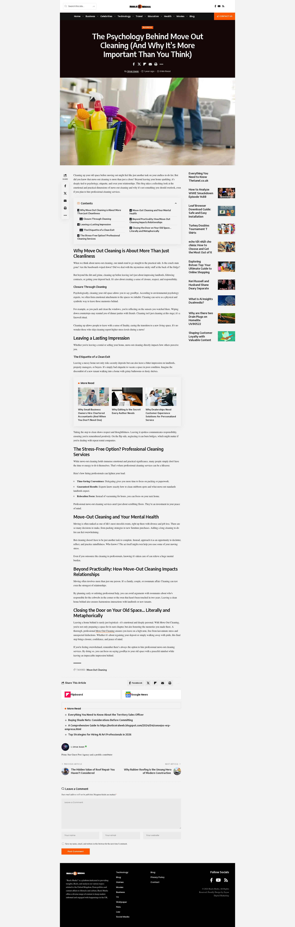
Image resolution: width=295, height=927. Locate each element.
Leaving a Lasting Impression (95, 224)
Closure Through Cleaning (97, 219)
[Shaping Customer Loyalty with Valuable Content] (226, 336)
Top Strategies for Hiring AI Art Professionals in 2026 (99, 734)
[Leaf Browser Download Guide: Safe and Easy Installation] (226, 211)
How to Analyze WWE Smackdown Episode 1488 (201, 193)
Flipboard (77, 694)
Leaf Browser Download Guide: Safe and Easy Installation (200, 211)
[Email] (150, 64)
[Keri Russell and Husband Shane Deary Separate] (226, 284)
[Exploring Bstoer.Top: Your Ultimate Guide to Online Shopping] (226, 267)
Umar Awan (133, 71)
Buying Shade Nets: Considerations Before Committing (100, 720)
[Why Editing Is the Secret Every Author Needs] (127, 396)
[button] (156, 64)
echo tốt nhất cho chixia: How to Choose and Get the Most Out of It (200, 247)
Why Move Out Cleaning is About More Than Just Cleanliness (99, 212)
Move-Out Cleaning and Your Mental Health (150, 212)
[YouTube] (219, 6)
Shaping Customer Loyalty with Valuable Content (200, 336)
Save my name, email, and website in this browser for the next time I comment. (96, 843)
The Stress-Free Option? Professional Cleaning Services (98, 237)
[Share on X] (139, 64)
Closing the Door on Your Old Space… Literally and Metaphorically (150, 229)
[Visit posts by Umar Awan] (65, 747)
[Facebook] (215, 6)
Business (147, 27)
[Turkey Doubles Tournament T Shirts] (226, 229)
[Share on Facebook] (134, 64)
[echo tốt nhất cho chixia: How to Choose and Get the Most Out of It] (226, 247)
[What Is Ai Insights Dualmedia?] (226, 300)
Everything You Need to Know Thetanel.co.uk (198, 176)
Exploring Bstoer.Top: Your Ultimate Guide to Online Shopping (200, 266)
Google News (139, 694)
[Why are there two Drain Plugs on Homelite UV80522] (226, 318)
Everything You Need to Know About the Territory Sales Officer (106, 714)
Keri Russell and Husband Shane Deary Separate (199, 284)
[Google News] (128, 694)
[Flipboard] (68, 694)
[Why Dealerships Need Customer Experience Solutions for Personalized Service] (161, 396)
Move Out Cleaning (97, 670)
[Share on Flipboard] (145, 64)
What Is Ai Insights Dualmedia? (201, 300)
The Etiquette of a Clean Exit (99, 230)
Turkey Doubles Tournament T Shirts (199, 229)
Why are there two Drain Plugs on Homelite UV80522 (201, 318)
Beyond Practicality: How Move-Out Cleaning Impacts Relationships (150, 221)
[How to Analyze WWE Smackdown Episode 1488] (226, 193)
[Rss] (223, 6)
